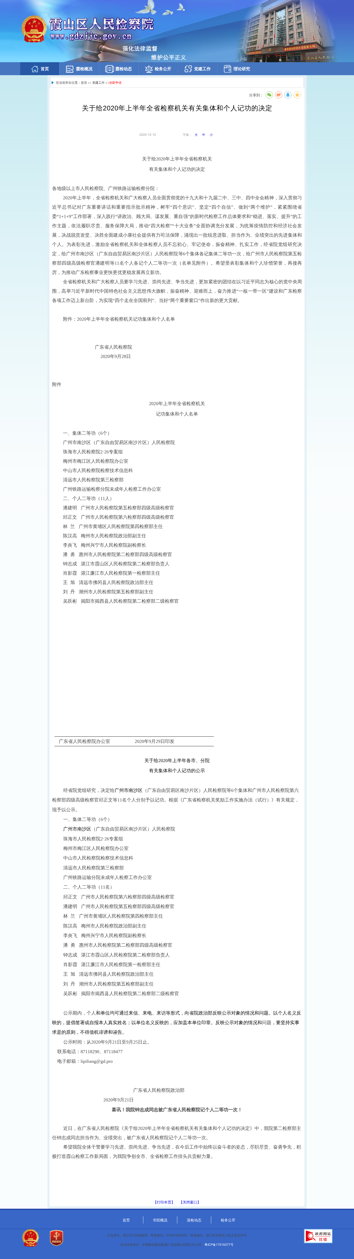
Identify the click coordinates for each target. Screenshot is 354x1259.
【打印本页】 (164, 1202)
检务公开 (163, 69)
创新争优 (115, 82)
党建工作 (202, 69)
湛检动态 (194, 1219)
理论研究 (241, 69)
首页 (45, 69)
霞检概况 (84, 69)
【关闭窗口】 (190, 1202)
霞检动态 (123, 69)
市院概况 (160, 1219)
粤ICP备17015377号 (218, 1244)
